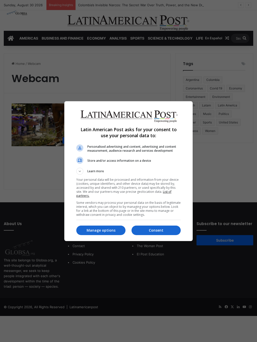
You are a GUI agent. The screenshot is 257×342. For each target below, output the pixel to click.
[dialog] (128, 171)
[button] (128, 171)
